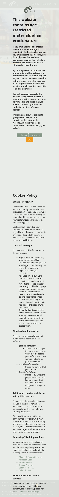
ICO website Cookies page (27, 491)
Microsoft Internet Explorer (31, 457)
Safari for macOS (26, 467)
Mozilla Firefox (25, 462)
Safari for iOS (25, 470)
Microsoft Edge (25, 459)
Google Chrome (26, 465)
